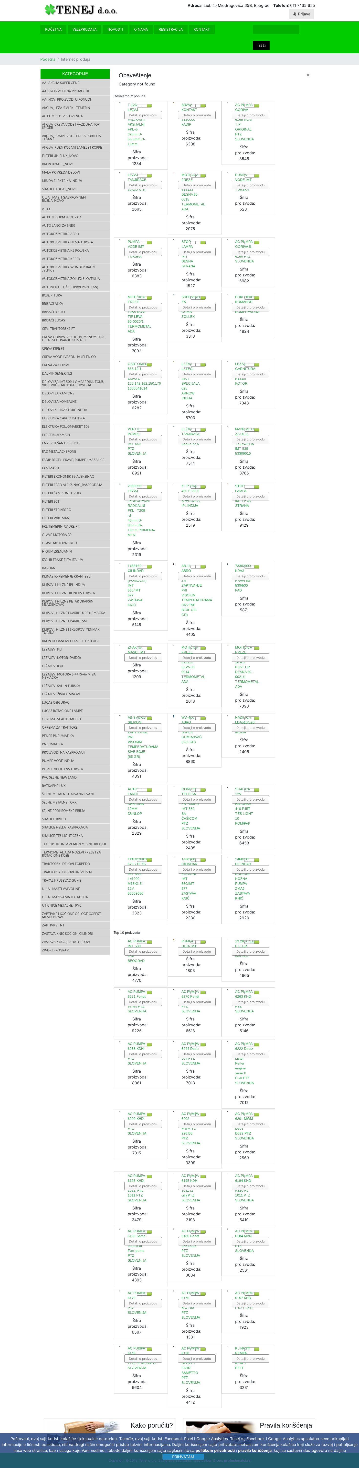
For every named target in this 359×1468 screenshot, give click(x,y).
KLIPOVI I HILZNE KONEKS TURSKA (68, 593)
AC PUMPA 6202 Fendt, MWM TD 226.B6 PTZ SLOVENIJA (190, 1128)
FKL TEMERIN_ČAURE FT (60, 526)
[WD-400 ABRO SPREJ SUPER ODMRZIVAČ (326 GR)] (173, 716)
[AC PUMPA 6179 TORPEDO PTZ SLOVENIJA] (119, 1290)
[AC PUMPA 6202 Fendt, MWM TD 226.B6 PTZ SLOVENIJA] (173, 1111)
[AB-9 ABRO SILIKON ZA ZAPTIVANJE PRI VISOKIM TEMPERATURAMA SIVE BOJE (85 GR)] (119, 716)
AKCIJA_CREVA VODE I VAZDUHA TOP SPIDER (71, 126)
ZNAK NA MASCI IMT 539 (137, 652)
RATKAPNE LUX (53, 786)
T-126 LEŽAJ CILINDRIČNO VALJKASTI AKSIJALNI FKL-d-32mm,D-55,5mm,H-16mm (139, 124)
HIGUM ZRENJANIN (57, 551)
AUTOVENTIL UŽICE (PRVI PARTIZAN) (70, 287)
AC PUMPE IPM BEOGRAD (61, 217)
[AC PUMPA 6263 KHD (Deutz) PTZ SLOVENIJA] (227, 989)
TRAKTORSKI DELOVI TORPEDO (66, 864)
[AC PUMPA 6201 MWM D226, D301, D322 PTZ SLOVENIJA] (227, 1111)
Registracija (171, 29)
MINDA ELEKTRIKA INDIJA (62, 181)
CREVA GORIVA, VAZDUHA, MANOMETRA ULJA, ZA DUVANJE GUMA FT (73, 339)
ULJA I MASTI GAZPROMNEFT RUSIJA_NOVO (64, 199)
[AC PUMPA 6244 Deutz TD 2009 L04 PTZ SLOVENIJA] (173, 1041)
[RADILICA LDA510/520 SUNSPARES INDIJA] (227, 715)
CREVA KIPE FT (53, 348)
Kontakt (202, 29)
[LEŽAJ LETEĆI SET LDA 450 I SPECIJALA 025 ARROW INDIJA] (173, 362)
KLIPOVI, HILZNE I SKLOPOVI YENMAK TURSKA (71, 631)
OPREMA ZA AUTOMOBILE (62, 719)
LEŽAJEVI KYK (52, 666)
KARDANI (49, 568)
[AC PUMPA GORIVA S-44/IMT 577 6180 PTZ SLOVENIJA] (227, 239)
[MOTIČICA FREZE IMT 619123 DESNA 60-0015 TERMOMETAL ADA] (173, 172)
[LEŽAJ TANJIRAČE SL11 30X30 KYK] (119, 172)
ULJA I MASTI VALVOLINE (61, 889)
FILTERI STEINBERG (56, 510)
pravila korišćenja (255, 1450)
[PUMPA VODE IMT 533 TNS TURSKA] (227, 172)
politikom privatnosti (215, 1450)
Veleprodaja (84, 29)
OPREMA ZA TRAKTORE (60, 727)
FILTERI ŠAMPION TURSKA (62, 493)
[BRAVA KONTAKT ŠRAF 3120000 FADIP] (173, 102)
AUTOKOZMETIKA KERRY (61, 259)
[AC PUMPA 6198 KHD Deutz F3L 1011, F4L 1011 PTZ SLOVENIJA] (119, 1173)
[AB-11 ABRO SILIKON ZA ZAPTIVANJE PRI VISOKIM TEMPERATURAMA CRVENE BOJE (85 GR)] (173, 564)
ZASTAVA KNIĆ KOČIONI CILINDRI (67, 933)
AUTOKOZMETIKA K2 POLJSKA (65, 250)
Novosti (115, 29)
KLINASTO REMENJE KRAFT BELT (67, 576)
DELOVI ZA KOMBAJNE (59, 401)
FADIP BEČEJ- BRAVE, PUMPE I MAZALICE (73, 460)
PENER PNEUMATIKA (58, 736)
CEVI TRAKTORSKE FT (58, 329)
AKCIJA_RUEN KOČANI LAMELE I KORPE (72, 147)
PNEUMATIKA (52, 744)
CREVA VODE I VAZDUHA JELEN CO (69, 357)
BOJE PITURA (52, 295)
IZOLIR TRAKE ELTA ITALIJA (62, 560)
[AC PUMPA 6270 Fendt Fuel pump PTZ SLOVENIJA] (173, 989)
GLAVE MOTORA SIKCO (59, 543)
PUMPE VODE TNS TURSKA (62, 769)
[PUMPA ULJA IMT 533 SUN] (173, 939)
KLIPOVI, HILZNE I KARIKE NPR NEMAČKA (73, 613)
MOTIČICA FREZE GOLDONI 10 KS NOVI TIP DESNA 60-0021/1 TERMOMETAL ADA (247, 666)
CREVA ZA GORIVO (56, 365)
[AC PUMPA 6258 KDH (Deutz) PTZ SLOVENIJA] (119, 1041)
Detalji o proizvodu (143, 115)
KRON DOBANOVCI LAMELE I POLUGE (71, 641)
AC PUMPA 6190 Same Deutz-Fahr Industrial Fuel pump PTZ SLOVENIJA (137, 1245)
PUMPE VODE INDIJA (58, 761)
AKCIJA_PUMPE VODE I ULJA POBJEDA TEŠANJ (71, 138)
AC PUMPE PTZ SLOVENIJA (62, 116)
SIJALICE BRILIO (54, 819)
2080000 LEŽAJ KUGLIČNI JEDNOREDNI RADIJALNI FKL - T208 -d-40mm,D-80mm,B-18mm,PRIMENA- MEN (141, 510)
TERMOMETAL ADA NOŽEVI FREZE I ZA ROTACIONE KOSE (71, 854)
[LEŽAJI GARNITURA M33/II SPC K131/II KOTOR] (227, 361)
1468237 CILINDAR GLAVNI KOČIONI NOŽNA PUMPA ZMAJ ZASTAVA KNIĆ (243, 878)
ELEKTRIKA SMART (56, 435)
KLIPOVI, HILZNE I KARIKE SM (64, 621)
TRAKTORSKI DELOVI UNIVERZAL (67, 872)
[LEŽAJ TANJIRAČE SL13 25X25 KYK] (173, 426)
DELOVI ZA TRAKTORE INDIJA (64, 410)
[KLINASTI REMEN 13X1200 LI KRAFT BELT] (227, 1346)
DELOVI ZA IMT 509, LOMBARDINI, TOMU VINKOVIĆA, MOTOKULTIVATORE (73, 383)
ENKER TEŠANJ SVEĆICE (60, 443)
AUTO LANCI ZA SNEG (58, 225)
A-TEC (46, 209)
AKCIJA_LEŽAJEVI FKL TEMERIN (66, 108)
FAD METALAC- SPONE (59, 451)
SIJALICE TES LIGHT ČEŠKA (62, 836)
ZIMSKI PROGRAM (55, 950)
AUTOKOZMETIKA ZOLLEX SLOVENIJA (71, 279)
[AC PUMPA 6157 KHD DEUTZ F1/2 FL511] (227, 1290)
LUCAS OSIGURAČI (56, 702)
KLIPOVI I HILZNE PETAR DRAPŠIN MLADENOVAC (67, 603)
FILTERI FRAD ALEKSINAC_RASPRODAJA (72, 485)
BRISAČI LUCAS (53, 320)
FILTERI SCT (51, 501)
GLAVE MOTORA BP (57, 535)
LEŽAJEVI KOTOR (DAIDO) (61, 658)
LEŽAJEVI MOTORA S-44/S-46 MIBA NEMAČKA (69, 676)
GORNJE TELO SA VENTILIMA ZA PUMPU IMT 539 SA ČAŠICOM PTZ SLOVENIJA (190, 808)
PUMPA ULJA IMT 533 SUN (189, 946)
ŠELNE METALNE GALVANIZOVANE (68, 794)
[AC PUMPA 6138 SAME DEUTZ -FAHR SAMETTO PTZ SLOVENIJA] (173, 1346)
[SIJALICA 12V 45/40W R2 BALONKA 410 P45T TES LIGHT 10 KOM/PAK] (227, 787)
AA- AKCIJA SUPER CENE (60, 83)
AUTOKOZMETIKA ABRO (60, 234)
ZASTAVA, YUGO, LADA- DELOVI (66, 942)
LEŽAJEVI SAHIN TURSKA (61, 686)
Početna (53, 29)
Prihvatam (183, 1456)
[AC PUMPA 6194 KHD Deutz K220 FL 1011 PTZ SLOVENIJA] (227, 1173)
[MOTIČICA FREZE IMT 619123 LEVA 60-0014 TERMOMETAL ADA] (173, 645)
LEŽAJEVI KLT (52, 649)
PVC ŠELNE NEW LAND (59, 777)
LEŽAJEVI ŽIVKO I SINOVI (61, 694)
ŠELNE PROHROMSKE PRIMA (63, 811)
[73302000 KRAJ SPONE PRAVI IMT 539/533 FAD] (227, 564)
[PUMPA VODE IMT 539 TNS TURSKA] (119, 239)
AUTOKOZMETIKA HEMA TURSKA (67, 242)
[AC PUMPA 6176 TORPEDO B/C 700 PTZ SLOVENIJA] (173, 1290)
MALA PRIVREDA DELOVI (61, 172)
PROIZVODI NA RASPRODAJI (63, 752)
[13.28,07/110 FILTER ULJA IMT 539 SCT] (227, 939)
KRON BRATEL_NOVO (58, 164)
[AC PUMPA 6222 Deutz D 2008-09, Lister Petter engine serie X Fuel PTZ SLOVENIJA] (227, 1041)
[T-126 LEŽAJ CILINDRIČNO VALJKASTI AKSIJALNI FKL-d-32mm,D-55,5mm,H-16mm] (119, 102)
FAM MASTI (50, 468)
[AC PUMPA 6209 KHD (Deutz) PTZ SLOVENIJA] (119, 1111)
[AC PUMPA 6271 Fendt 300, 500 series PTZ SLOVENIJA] (119, 989)
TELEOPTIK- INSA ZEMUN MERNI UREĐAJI (74, 844)
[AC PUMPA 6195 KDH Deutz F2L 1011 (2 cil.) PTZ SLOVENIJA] (173, 1173)
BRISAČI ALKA (52, 304)
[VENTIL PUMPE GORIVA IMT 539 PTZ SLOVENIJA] (119, 426)
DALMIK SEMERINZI (57, 373)
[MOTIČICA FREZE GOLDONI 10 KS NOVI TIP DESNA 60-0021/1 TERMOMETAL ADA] (227, 645)
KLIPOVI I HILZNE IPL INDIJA (63, 585)
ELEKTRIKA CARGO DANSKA (63, 418)
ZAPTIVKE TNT (53, 925)
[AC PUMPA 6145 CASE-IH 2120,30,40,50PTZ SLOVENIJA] (119, 1346)
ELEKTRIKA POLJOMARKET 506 (66, 426)
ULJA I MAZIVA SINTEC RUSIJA (65, 897)
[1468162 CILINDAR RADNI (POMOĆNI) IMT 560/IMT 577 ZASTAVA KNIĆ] (119, 563)
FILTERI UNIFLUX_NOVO (60, 156)
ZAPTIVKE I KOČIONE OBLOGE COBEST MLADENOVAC (71, 915)
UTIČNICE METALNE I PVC (62, 905)
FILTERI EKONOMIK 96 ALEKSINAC (68, 476)
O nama (141, 29)
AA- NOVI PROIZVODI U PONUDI (66, 99)
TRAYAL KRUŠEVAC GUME (61, 880)
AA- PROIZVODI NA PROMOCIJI (65, 91)
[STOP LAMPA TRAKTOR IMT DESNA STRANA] (173, 239)
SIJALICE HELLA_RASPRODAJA (65, 827)
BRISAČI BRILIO (53, 312)
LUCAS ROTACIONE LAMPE (62, 711)
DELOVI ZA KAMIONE (58, 393)
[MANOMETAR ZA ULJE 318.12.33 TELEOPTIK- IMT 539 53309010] (227, 426)
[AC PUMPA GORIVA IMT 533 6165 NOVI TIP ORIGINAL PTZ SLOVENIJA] (227, 102)
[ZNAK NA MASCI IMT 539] (119, 645)
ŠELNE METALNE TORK (59, 802)
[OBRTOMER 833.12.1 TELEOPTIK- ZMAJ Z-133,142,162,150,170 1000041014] (119, 361)
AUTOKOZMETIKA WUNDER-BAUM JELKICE (68, 269)
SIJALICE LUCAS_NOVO (59, 189)
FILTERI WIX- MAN (55, 518)
